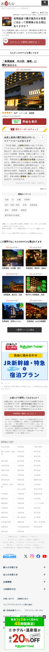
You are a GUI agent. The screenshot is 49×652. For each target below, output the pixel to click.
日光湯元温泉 (6, 522)
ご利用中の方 (9, 589)
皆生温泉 (37, 508)
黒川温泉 (37, 513)
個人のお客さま (10, 567)
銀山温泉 (20, 461)
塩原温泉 (20, 470)
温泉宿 (23, 210)
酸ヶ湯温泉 (21, 517)
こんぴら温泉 (39, 503)
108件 (31, 113)
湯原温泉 (4, 513)
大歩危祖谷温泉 (23, 527)
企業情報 (7, 581)
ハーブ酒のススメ (38, 547)
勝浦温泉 (4, 503)
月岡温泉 (20, 475)
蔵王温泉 (4, 461)
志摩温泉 (4, 527)
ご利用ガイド (24, 536)
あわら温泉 (21, 489)
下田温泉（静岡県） (7, 485)
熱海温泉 (4, 531)
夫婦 (6, 200)
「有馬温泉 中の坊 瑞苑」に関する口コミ (19, 63)
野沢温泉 (37, 470)
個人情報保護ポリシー (12, 610)
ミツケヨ (27, 545)
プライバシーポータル (34, 610)
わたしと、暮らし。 (9, 542)
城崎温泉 (4, 499)
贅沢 (6, 210)
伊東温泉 (20, 480)
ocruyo (29, 539)
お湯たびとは (12, 536)
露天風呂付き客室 (12, 215)
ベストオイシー (31, 542)
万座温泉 (20, 466)
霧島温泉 (4, 517)
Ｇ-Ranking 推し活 (9, 547)
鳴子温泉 (37, 452)
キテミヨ (21, 542)
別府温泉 (20, 513)
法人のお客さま (10, 574)
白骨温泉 (4, 475)
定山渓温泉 (5, 447)
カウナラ (19, 545)
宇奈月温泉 (38, 489)
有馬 (25, 205)
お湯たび (36, 539)
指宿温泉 (20, 531)
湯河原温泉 (5, 480)
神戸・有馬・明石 (12, 205)
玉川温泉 (37, 517)
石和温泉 (37, 475)
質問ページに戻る (25, 330)
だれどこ (21, 539)
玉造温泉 (20, 508)
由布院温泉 (38, 527)
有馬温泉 (33, 205)
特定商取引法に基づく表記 (31, 616)
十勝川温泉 (38, 447)
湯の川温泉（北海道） (8, 453)
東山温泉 (37, 456)
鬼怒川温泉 (5, 470)
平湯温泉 (20, 494)
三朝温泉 (4, 508)
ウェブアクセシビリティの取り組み (17, 604)
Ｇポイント (34, 536)
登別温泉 (20, 447)
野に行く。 (10, 545)
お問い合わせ (8, 598)
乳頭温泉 (20, 452)
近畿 (19, 200)
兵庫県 (27, 200)
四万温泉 (37, 466)
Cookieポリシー (10, 616)
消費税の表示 (22, 598)
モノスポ (41, 542)
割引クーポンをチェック (27, 129)
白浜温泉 (37, 499)
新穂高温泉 (38, 494)
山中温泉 (37, 484)
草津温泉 (37, 461)
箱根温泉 (20, 522)
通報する (43, 189)
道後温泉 (20, 503)
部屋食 (14, 210)
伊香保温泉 (5, 466)
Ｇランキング (12, 539)
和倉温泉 (20, 484)
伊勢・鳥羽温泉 (40, 522)
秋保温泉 (20, 456)
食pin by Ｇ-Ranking (23, 547)
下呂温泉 (4, 494)
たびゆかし (36, 545)
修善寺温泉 (38, 480)
